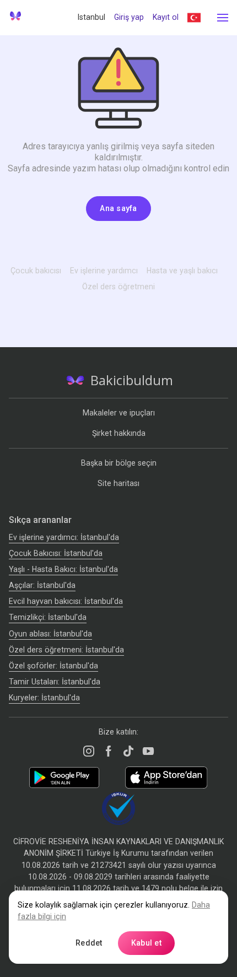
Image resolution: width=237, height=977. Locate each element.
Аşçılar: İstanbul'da (42, 585)
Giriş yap (129, 17)
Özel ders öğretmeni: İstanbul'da (66, 649)
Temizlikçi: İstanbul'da (48, 617)
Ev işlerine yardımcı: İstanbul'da (64, 537)
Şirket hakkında (119, 433)
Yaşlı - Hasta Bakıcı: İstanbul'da (63, 569)
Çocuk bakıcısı (35, 270)
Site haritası (118, 483)
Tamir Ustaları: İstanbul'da (54, 681)
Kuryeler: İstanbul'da (44, 697)
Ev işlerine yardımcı (104, 270)
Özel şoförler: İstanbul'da (53, 665)
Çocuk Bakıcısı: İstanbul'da (56, 553)
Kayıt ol (166, 17)
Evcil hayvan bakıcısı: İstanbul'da (66, 601)
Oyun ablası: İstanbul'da (50, 633)
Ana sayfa (118, 208)
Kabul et (146, 942)
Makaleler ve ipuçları (119, 412)
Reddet (89, 942)
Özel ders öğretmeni (118, 286)
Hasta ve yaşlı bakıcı (182, 270)
